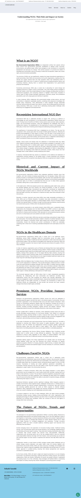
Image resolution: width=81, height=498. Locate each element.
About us (62, 7)
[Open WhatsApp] (78, 495)
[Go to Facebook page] (67, 468)
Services (56, 7)
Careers (69, 7)
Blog (75, 7)
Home (50, 7)
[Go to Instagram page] (74, 468)
